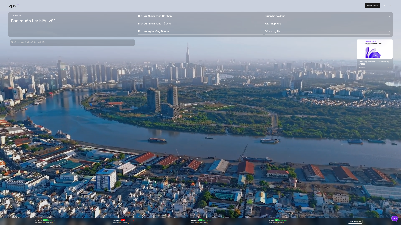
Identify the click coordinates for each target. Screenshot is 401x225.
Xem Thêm (362, 67)
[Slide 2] (390, 67)
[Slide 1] (388, 67)
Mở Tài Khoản (372, 6)
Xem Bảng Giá (355, 221)
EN (390, 6)
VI (384, 6)
